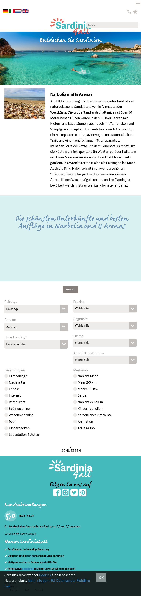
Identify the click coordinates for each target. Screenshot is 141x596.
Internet (15, 395)
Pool (12, 421)
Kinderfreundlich (90, 408)
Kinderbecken (19, 428)
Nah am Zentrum (90, 402)
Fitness (14, 389)
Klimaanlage (18, 375)
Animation (85, 421)
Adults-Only (86, 428)
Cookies (45, 575)
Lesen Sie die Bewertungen (20, 533)
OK (101, 577)
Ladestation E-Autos (24, 434)
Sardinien (27, 568)
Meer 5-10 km (88, 389)
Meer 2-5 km (87, 382)
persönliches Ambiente (95, 415)
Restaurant (17, 402)
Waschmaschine (21, 415)
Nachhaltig (17, 382)
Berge (82, 395)
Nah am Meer (88, 375)
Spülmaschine (19, 408)
